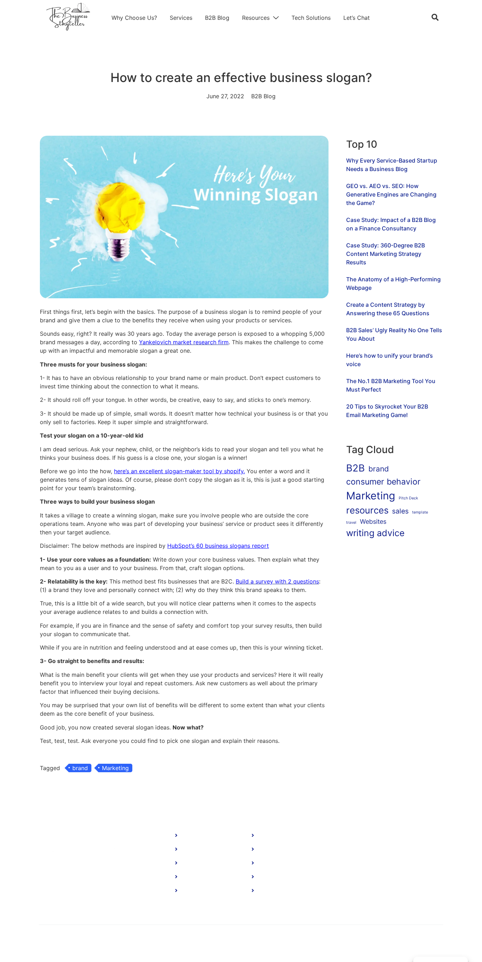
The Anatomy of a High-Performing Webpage (393, 283)
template (420, 512)
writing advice (375, 533)
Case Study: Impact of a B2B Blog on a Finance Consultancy (391, 224)
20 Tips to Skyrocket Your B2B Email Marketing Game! (387, 410)
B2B (355, 468)
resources (367, 510)
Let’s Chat (356, 17)
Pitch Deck (408, 498)
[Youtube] (388, 893)
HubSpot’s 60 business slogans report (218, 545)
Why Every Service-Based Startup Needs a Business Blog (391, 164)
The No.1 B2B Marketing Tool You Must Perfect (390, 385)
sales (400, 511)
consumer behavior (383, 482)
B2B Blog (217, 17)
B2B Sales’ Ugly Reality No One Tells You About (394, 334)
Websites (373, 521)
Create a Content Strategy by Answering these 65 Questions (387, 309)
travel (351, 522)
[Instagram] (408, 893)
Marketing (115, 768)
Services (181, 17)
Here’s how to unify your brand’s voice (389, 360)
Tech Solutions (311, 17)
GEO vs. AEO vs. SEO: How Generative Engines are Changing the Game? (391, 194)
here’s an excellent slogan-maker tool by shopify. (179, 471)
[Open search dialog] (435, 18)
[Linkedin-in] (367, 893)
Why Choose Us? (134, 17)
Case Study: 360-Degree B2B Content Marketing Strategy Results (385, 254)
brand (80, 768)
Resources (256, 17)
